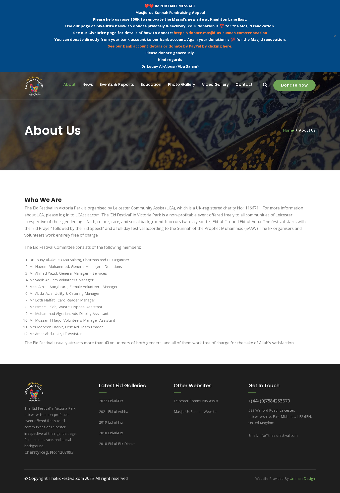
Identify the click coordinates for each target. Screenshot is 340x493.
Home (288, 130)
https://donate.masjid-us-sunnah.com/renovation (220, 32)
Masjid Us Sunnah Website (195, 411)
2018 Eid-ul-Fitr (111, 433)
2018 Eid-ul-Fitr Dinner (117, 443)
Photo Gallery (181, 84)
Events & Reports (117, 84)
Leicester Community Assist (196, 400)
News (87, 84)
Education (151, 84)
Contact (244, 84)
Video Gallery (215, 84)
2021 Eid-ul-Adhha (113, 411)
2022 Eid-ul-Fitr (111, 400)
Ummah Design (302, 478)
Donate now (294, 85)
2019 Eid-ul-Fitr (111, 422)
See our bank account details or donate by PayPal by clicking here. (170, 46)
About (69, 84)
